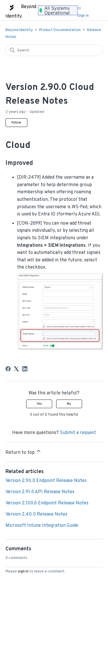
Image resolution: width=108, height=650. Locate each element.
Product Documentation (60, 30)
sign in (23, 571)
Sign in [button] (83, 15)
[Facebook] (8, 368)
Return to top (20, 453)
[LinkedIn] (24, 368)
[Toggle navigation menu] (79, 8)
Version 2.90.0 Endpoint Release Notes (46, 481)
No (69, 404)
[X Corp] (16, 368)
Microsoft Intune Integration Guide (41, 526)
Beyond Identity (19, 30)
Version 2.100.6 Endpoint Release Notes (46, 503)
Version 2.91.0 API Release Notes (39, 492)
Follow (16, 122)
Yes (39, 404)
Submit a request (78, 433)
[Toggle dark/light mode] (92, 7)
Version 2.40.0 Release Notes (36, 514)
